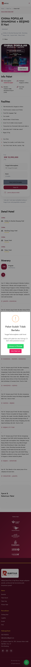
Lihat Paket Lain (15, 351)
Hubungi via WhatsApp (15, 346)
